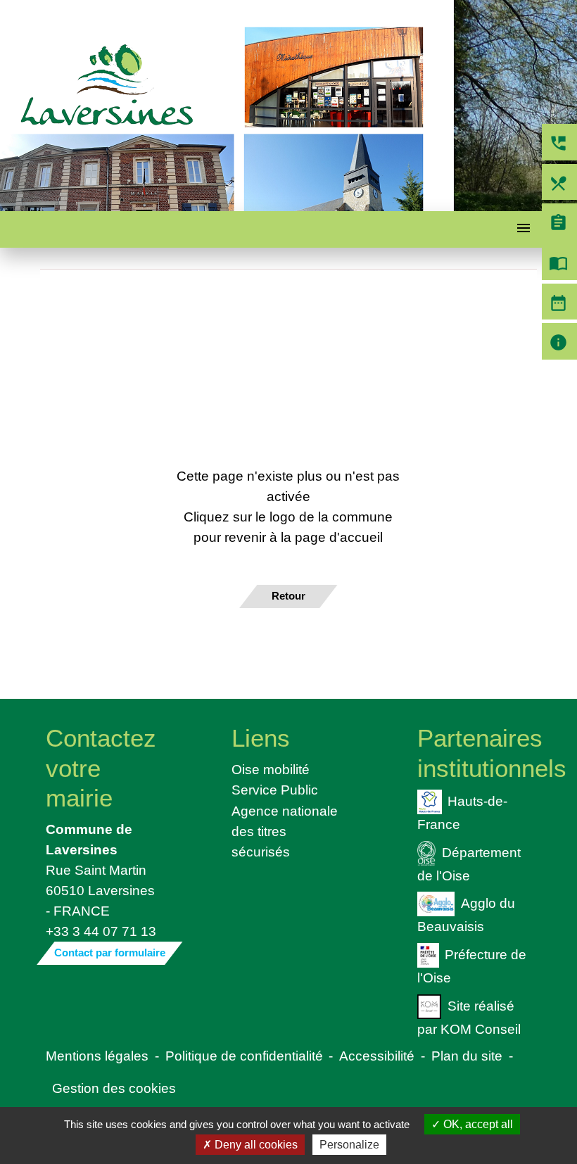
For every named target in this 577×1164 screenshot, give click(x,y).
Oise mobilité (271, 769)
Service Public (275, 789)
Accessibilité (376, 1055)
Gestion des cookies (114, 1088)
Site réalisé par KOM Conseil (469, 1017)
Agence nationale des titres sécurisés (285, 831)
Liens (261, 738)
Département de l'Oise (469, 863)
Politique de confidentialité (244, 1055)
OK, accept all (476, 1124)
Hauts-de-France (462, 811)
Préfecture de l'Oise (472, 966)
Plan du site (466, 1055)
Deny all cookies (255, 1145)
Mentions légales (97, 1055)
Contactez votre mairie (101, 767)
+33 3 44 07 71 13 (101, 931)
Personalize (349, 1145)
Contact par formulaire (109, 953)
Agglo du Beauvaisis (466, 914)
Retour (288, 596)
